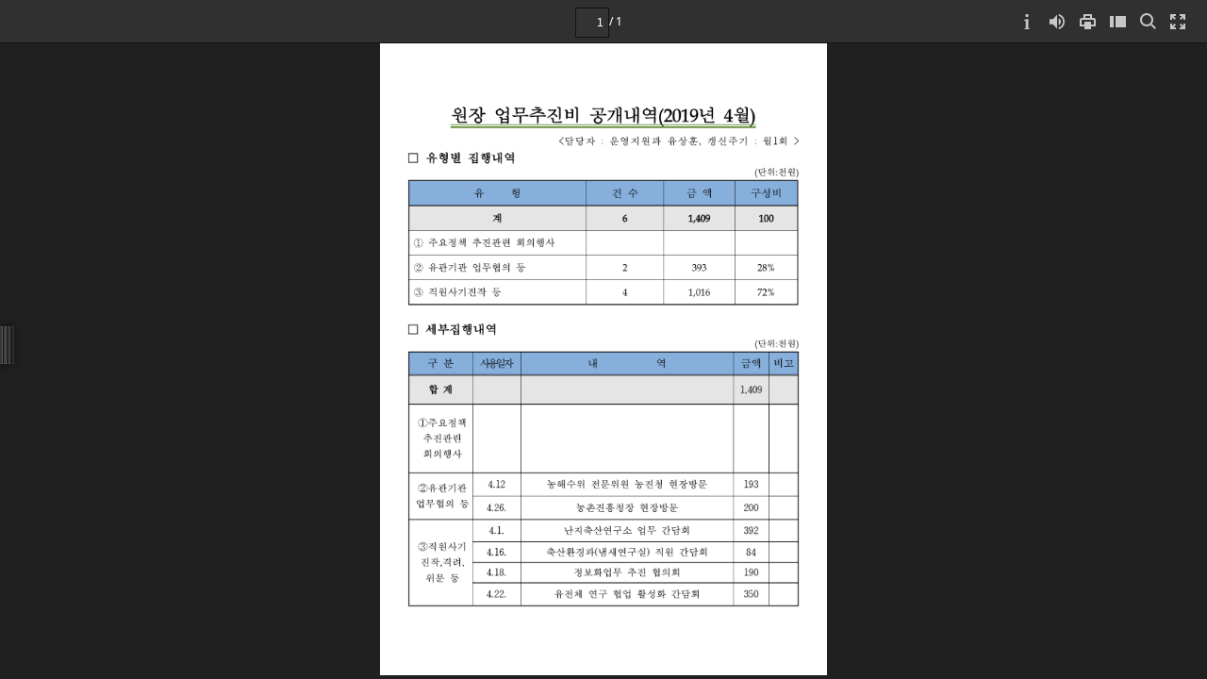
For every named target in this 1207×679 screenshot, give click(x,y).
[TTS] (1057, 21)
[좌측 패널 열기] (1117, 21)
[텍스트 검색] (1148, 21)
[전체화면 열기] (1178, 21)
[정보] (1027, 21)
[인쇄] (1087, 21)
